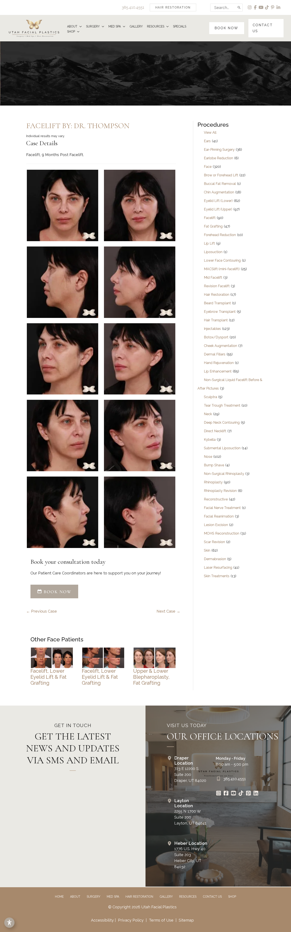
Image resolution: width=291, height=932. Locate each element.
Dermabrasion (215, 559)
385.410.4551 (133, 7)
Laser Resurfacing (218, 567)
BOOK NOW (56, 591)
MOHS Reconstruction (221, 533)
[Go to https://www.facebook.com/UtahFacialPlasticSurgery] (226, 793)
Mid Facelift (213, 277)
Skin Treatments (216, 576)
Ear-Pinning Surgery (219, 150)
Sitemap (186, 920)
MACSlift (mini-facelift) (222, 269)
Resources (187, 896)
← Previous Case (41, 611)
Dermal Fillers (214, 354)
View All (210, 132)
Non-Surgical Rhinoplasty (224, 474)
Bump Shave (214, 465)
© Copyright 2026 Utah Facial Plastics (142, 907)
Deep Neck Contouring (222, 422)
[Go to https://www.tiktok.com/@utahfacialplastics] (240, 793)
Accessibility (102, 920)
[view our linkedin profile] (278, 7)
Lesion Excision (216, 525)
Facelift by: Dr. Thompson (78, 125)
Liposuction (213, 252)
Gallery (166, 896)
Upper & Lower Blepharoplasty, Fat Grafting (151, 677)
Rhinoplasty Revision (220, 491)
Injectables (212, 329)
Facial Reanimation (219, 516)
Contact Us (212, 896)
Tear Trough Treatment (222, 405)
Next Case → (168, 611)
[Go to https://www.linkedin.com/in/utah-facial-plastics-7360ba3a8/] (255, 793)
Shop (232, 896)
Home (59, 896)
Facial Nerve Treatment (222, 508)
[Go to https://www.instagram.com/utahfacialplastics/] (218, 793)
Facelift (210, 218)
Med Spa (113, 896)
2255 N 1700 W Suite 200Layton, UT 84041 (190, 817)
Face (208, 167)
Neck (208, 414)
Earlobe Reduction (218, 158)
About (75, 896)
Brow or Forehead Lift (221, 175)
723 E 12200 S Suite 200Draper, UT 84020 (190, 774)
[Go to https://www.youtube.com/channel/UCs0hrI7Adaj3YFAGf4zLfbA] (233, 793)
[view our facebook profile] (255, 7)
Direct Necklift (215, 431)
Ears (207, 141)
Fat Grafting (213, 226)
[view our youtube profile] (261, 7)
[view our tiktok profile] (267, 7)
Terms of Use (161, 920)
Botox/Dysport (216, 337)
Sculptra (210, 397)
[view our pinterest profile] (273, 7)
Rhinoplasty (213, 482)
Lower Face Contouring (222, 260)
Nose (208, 457)
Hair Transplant (216, 320)
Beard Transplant (217, 303)
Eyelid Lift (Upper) (218, 209)
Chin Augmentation (219, 192)
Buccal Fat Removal (220, 184)
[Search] (239, 7)
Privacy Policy (131, 920)
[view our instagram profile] (250, 7)
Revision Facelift (217, 286)
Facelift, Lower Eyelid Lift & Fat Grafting (48, 677)
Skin (207, 550)
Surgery (93, 896)
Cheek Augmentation (220, 346)
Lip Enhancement (218, 371)
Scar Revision (214, 542)
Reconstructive (216, 499)
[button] (172, 7)
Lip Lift (209, 243)
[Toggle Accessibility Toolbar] (9, 923)
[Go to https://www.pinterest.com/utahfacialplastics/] (248, 793)
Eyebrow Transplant (220, 312)
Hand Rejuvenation (219, 363)
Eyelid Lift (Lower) (218, 201)
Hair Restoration (216, 295)
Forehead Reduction (220, 235)
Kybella (210, 440)
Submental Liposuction (222, 448)
